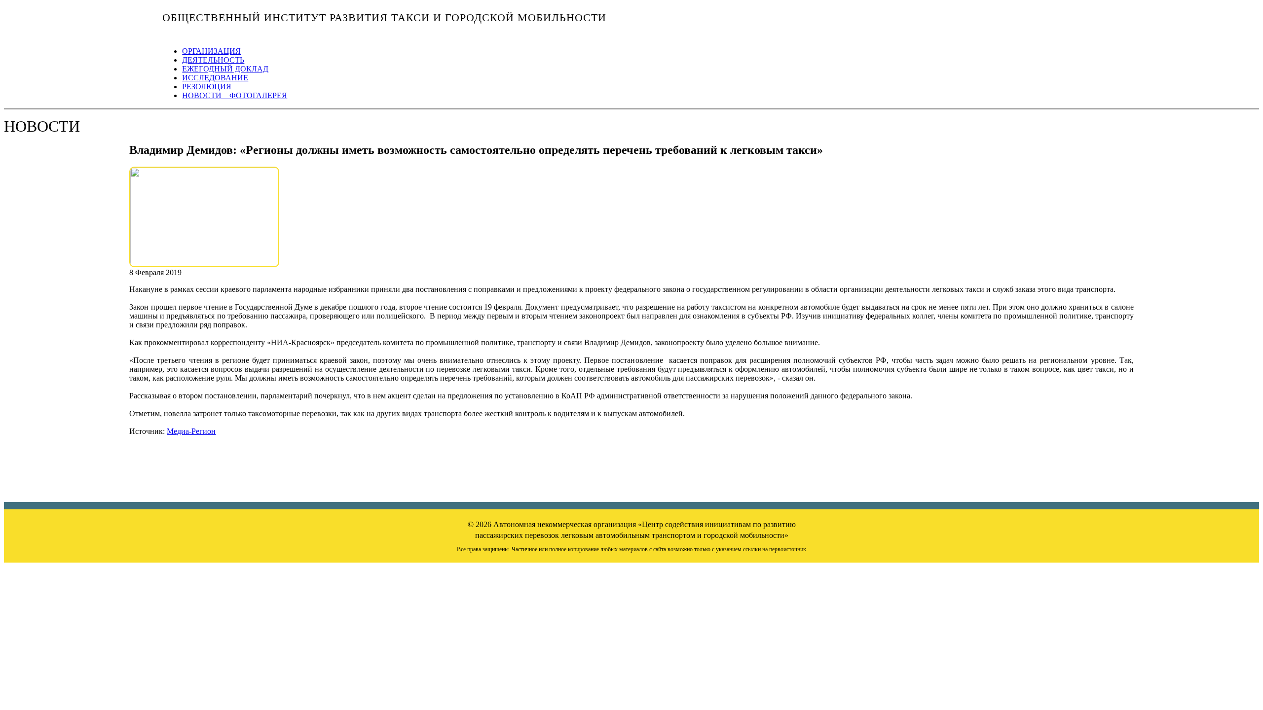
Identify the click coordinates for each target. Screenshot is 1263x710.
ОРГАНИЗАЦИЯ (211, 51)
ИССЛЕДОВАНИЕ (215, 77)
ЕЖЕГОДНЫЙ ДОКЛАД (225, 69)
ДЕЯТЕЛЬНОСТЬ (213, 60)
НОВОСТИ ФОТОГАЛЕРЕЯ (234, 95)
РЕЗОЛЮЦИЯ (206, 86)
